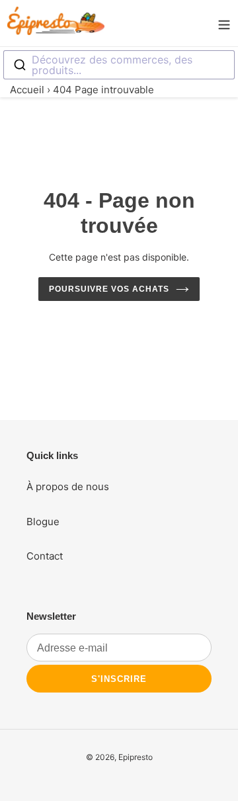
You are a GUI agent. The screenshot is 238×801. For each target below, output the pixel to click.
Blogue (43, 521)
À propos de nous (67, 486)
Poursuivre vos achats (109, 289)
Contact (44, 556)
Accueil (27, 89)
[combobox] (119, 64)
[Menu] (224, 23)
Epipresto (135, 757)
